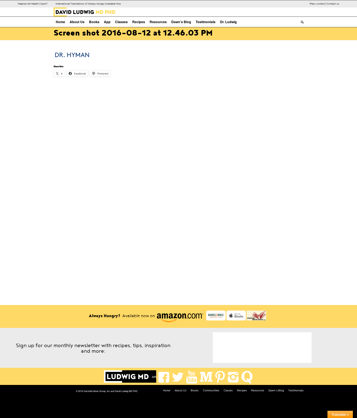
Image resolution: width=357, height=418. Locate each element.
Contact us (333, 3)
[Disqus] (178, 134)
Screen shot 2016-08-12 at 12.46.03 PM (133, 33)
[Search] (301, 22)
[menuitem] (60, 22)
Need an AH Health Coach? (33, 3)
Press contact (317, 3)
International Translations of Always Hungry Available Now (88, 3)
